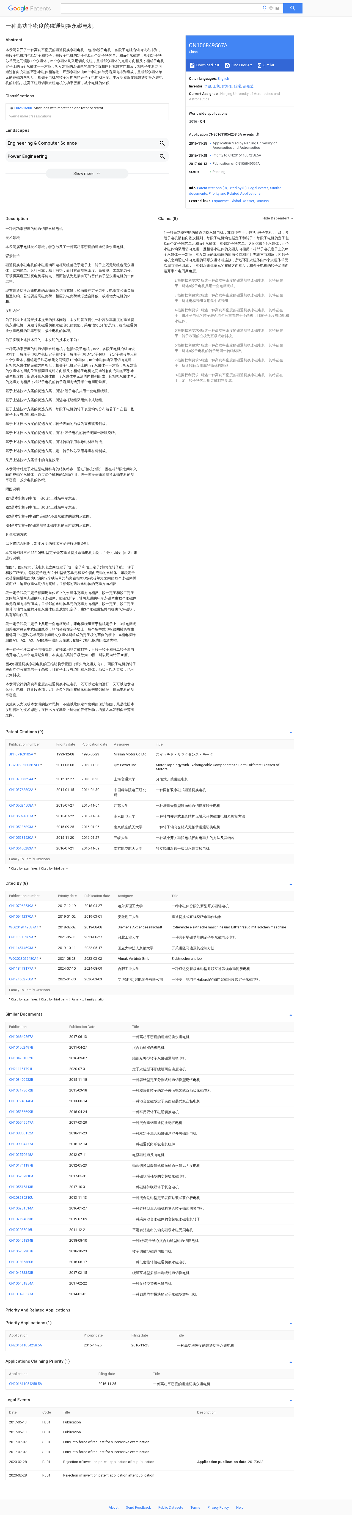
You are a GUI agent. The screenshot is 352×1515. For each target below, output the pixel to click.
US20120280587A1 (24, 765)
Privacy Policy (218, 1507)
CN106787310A (21, 1176)
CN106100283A (21, 848)
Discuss (262, 201)
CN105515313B (21, 1187)
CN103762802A (21, 790)
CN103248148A (21, 1101)
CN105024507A (21, 816)
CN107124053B (21, 1219)
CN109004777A (21, 1144)
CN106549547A (21, 1122)
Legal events (258, 188)
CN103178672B (21, 1090)
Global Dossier (242, 201)
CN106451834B (21, 1240)
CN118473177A (21, 968)
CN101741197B (21, 1165)
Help (240, 1507)
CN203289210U (21, 1197)
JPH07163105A (21, 754)
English (223, 78)
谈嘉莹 (248, 86)
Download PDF (208, 65)
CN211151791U (21, 1069)
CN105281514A (21, 1208)
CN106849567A (21, 1037)
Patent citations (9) (212, 188)
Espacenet (220, 201)
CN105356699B (21, 1112)
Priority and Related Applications (234, 193)
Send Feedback (138, 1507)
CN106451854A (21, 1283)
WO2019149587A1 (24, 927)
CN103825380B (21, 1262)
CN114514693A (21, 948)
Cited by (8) (238, 188)
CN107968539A (21, 906)
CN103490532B (21, 1079)
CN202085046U (21, 1230)
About (114, 1507)
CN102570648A (21, 1155)
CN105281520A (21, 837)
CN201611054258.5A (25, 1345)
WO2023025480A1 (24, 958)
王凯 (216, 86)
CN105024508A (21, 805)
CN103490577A (21, 1294)
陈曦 (237, 86)
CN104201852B (21, 1058)
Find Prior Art (241, 65)
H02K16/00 (23, 108)
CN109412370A (21, 916)
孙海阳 (227, 86)
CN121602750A (21, 979)
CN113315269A (21, 937)
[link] (56, 108)
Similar (268, 65)
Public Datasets (170, 1507)
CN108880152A (21, 1133)
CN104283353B (21, 1273)
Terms (195, 1507)
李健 (207, 86)
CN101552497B (21, 1047)
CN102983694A (21, 779)
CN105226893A (21, 827)
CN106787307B (21, 1251)
